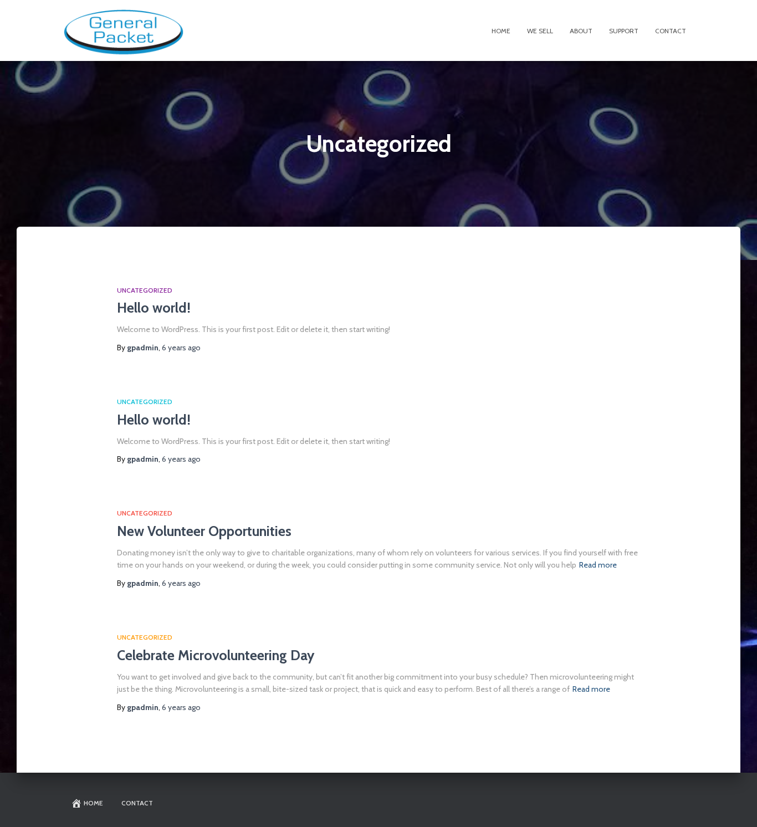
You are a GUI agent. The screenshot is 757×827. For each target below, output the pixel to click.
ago (181, 348)
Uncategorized (144, 290)
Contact (670, 31)
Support (623, 31)
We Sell (540, 31)
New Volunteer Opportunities (204, 531)
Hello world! (154, 307)
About (581, 31)
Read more (598, 565)
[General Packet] (123, 30)
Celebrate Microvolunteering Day (215, 655)
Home (501, 31)
